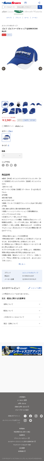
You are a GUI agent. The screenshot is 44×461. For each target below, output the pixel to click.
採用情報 (21, 451)
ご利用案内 (22, 397)
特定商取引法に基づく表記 (22, 432)
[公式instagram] (36, 416)
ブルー (10, 131)
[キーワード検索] (40, 7)
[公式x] (25, 416)
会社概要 (22, 448)
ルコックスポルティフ (10, 26)
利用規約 (22, 428)
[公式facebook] (30, 416)
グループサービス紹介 (22, 410)
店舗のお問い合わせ (21, 406)
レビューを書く (36, 288)
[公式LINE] (30, 420)
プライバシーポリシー (21, 438)
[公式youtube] (41, 416)
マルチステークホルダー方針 (22, 445)
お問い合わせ (22, 403)
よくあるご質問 (22, 400)
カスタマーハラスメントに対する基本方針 (21, 441)
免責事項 (22, 435)
